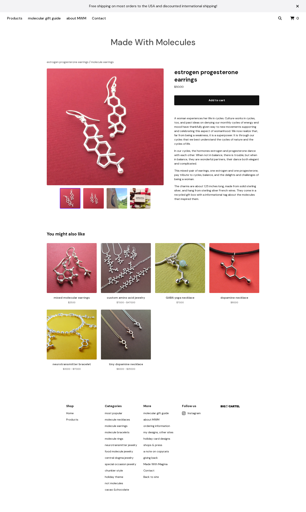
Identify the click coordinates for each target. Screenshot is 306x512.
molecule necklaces (117, 419)
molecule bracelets (117, 432)
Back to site (151, 477)
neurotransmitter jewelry (121, 445)
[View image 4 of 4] (140, 198)
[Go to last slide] (52, 127)
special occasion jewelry (120, 464)
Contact (99, 18)
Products (14, 18)
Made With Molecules (153, 42)
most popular (113, 413)
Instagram (194, 413)
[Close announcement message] (297, 6)
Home (70, 413)
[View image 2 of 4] (93, 198)
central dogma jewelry (119, 458)
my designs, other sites (158, 432)
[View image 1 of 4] (70, 198)
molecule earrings (102, 62)
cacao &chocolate (117, 489)
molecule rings (114, 439)
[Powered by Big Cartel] (230, 406)
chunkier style (114, 470)
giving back (150, 458)
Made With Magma (155, 464)
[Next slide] (159, 127)
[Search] (280, 18)
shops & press (152, 445)
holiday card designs (156, 439)
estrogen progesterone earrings (68, 62)
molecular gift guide (44, 18)
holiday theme (114, 477)
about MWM (76, 18)
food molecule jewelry (119, 451)
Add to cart (217, 100)
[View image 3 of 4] (117, 198)
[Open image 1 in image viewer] (105, 126)
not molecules (114, 483)
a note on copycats (156, 451)
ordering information (156, 426)
